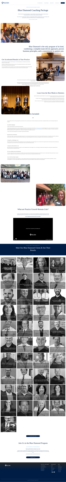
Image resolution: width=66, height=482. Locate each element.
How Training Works (43, 465)
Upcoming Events (42, 469)
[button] (40, 3)
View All (52, 470)
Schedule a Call (42, 470)
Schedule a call (33, 457)
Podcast (52, 465)
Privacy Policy (59, 471)
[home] (5, 2)
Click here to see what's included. (33, 19)
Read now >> (14, 271)
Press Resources (60, 469)
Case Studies (52, 469)
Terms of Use (59, 470)
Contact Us (59, 465)
